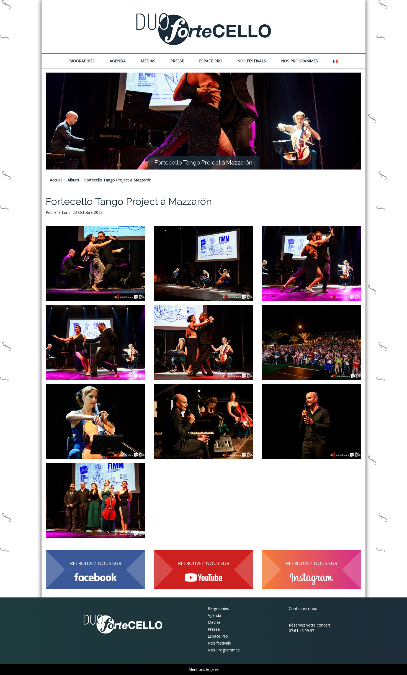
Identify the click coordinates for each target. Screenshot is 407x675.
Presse (177, 60)
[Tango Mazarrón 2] (203, 263)
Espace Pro (218, 636)
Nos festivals (219, 643)
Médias (214, 622)
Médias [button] (148, 60)
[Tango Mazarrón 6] (311, 342)
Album (73, 180)
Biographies (218, 608)
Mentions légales (203, 669)
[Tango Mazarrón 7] (95, 421)
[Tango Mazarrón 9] (311, 421)
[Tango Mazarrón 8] (203, 421)
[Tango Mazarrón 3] (311, 263)
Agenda (118, 60)
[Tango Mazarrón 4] (95, 342)
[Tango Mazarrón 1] (95, 263)
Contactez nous (303, 608)
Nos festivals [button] (251, 60)
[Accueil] (203, 28)
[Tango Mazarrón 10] (95, 500)
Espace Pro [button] (210, 60)
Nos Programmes (299, 60)
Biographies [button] (82, 60)
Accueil (56, 180)
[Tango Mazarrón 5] (203, 342)
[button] (335, 61)
